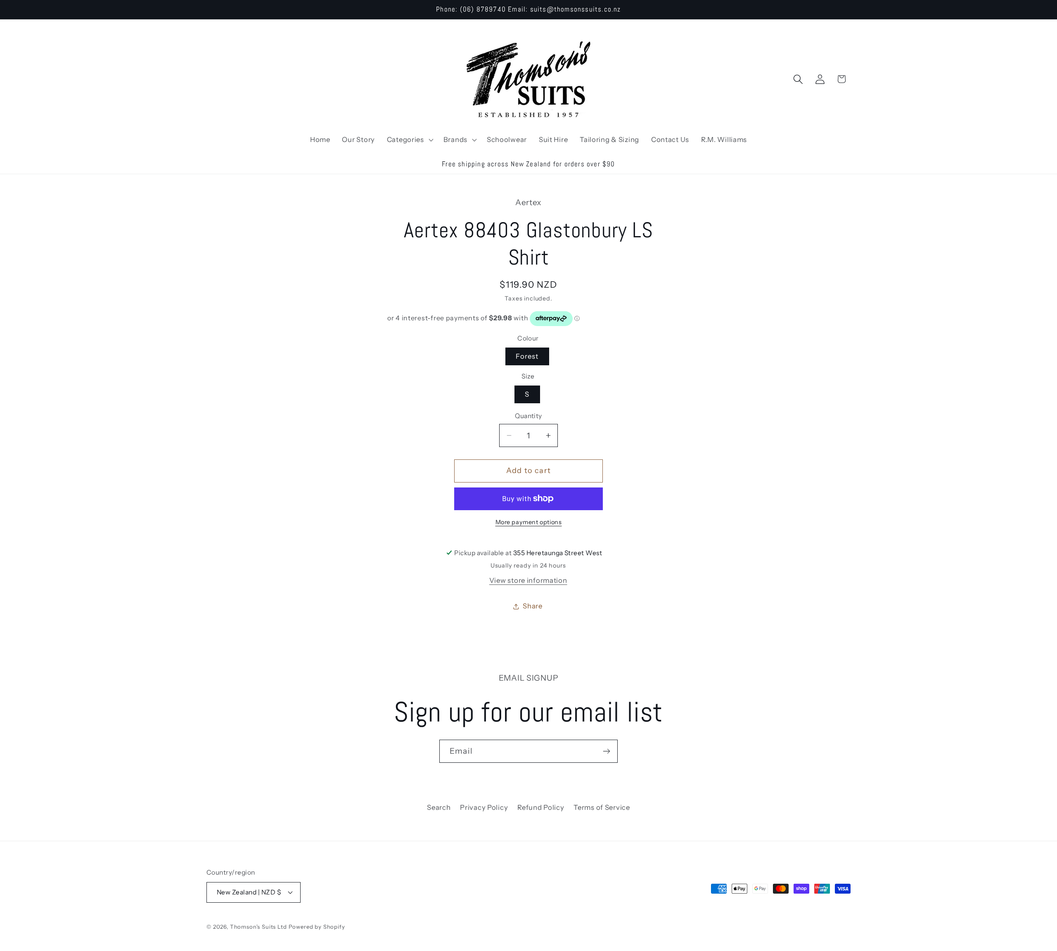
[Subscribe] (606, 751)
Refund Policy (540, 807)
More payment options (528, 522)
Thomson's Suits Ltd (258, 926)
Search (438, 807)
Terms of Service (602, 807)
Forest (527, 356)
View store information (528, 580)
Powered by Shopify (317, 926)
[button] (409, 139)
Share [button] (533, 606)
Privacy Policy (484, 807)
